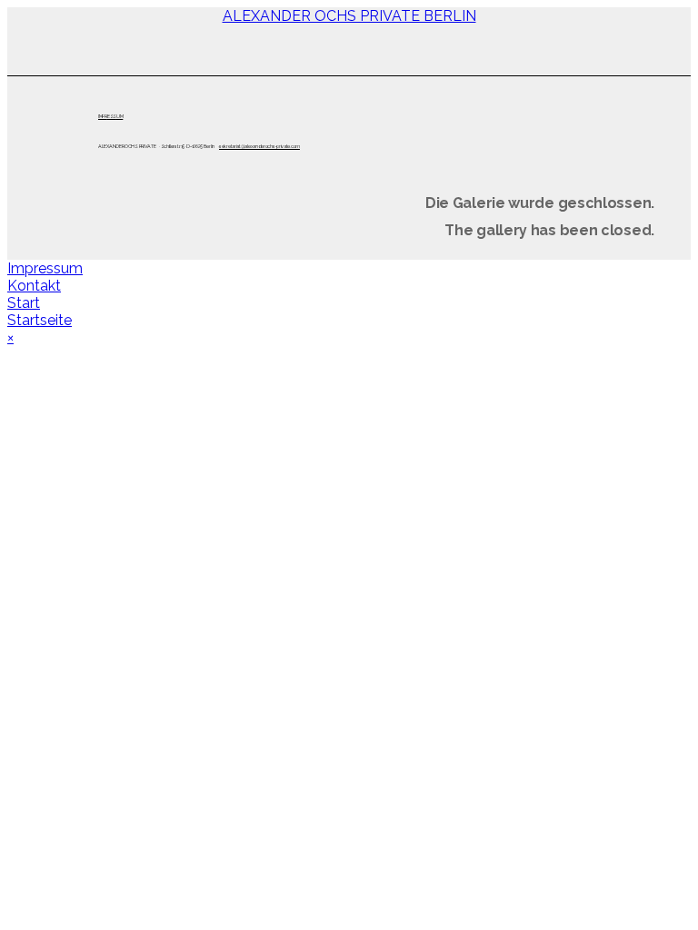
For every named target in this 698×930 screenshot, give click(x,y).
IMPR (102, 116)
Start (23, 303)
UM (119, 116)
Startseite (39, 320)
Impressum (45, 268)
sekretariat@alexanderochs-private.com (259, 146)
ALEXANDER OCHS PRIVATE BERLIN (349, 16)
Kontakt (34, 285)
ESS (111, 116)
